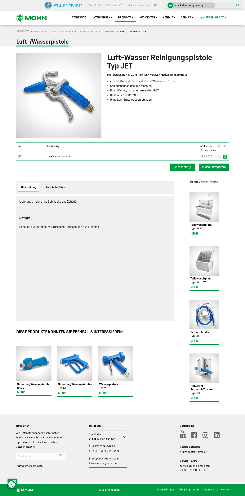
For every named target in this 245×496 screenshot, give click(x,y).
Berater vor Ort (116, 5)
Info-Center (147, 17)
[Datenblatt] (225, 156)
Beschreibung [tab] (28, 187)
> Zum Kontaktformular (193, 451)
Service (186, 17)
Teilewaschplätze (89, 31)
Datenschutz (210, 489)
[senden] (60, 456)
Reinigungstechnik (62, 31)
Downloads (95, 5)
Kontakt (168, 17)
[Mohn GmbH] (31, 18)
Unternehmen (101, 17)
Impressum (192, 489)
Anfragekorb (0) (213, 17)
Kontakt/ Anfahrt (140, 5)
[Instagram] (205, 435)
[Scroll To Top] (238, 491)
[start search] (237, 5)
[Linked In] (216, 435)
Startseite (79, 17)
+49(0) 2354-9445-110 (193, 470)
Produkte (124, 17)
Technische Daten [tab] (55, 187)
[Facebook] (194, 435)
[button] (157, 5)
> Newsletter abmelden (29, 465)
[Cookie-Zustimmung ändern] (12, 483)
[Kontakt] (124, 437)
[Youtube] (182, 435)
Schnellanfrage (182, 167)
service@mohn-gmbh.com (195, 465)
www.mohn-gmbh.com (104, 463)
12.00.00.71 (207, 156)
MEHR (21, 392)
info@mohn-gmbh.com (105, 458)
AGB (180, 489)
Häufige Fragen (165, 489)
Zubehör (110, 31)
